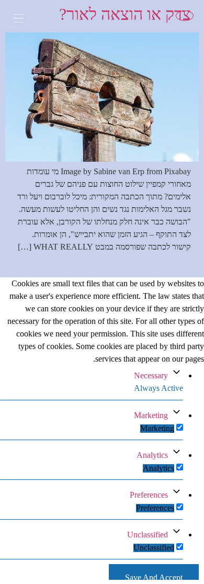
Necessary (151, 375)
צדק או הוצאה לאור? (125, 14)
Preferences (149, 494)
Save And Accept (154, 576)
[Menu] (26, 19)
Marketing (151, 415)
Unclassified (147, 534)
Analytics (152, 455)
